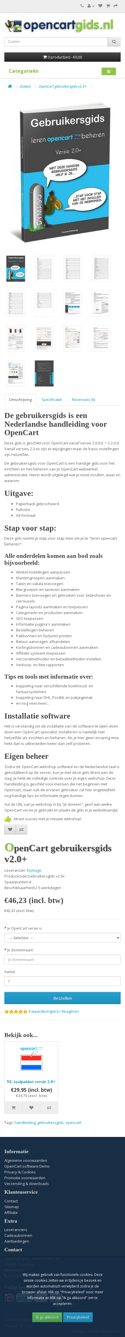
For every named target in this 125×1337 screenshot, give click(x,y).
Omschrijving (20, 399)
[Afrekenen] (116, 5)
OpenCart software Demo (27, 1166)
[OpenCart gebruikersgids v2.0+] (62, 171)
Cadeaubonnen (18, 1235)
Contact (11, 1201)
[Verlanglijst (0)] (100, 5)
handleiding (25, 1122)
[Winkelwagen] (108, 5)
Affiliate (11, 1212)
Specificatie (52, 399)
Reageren (70, 1011)
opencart (73, 1122)
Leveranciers (15, 1229)
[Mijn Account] (91, 5)
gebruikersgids (50, 1122)
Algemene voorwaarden (25, 1160)
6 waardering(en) (43, 1011)
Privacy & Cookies (20, 1172)
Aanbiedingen (16, 1241)
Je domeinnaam (20, 950)
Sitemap (11, 1206)
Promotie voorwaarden (24, 1177)
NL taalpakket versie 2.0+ (31, 1081)
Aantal (9, 971)
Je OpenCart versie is (24, 928)
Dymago (34, 870)
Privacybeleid (78, 1317)
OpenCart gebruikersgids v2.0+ (63, 86)
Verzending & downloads (26, 1183)
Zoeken (25, 86)
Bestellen (62, 998)
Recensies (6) (83, 399)
